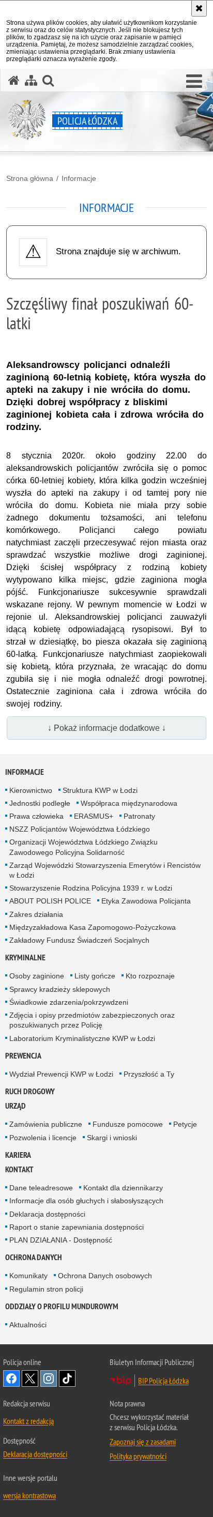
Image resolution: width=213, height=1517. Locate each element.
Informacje (79, 178)
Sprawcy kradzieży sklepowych (59, 989)
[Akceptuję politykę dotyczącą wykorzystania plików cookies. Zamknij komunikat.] (199, 8)
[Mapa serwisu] (31, 80)
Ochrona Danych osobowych (105, 1275)
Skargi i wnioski (112, 1137)
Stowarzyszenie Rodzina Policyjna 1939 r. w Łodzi (90, 888)
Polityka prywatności (138, 1456)
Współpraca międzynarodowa (129, 803)
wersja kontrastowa (29, 1495)
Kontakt (19, 1169)
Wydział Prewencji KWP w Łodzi (61, 1074)
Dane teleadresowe (41, 1188)
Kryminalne (25, 957)
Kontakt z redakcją (28, 1421)
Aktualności (28, 1325)
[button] (194, 82)
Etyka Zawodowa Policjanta (146, 901)
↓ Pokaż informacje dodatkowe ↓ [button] (107, 728)
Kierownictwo (30, 790)
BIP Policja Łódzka (163, 1380)
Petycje (185, 1124)
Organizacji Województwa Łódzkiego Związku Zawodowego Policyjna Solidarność (83, 847)
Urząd (15, 1105)
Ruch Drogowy (30, 1091)
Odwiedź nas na (11, 1378)
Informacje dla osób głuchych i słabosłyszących (86, 1201)
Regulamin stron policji (46, 1289)
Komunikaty (28, 1275)
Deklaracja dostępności (47, 1214)
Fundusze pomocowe (128, 1124)
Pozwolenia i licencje (43, 1137)
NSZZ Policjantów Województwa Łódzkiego (79, 829)
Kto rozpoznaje (150, 976)
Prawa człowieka (36, 816)
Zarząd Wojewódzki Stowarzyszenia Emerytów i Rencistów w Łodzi (105, 870)
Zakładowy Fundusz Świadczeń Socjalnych (79, 940)
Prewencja (23, 1055)
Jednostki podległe (39, 803)
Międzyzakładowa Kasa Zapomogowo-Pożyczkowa (92, 927)
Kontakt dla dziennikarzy (123, 1188)
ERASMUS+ (93, 816)
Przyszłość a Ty (149, 1074)
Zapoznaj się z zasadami (143, 1441)
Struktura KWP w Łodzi (100, 790)
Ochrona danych (33, 1257)
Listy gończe (94, 976)
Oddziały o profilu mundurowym (61, 1306)
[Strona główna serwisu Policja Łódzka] (14, 80)
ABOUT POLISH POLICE (50, 901)
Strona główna (29, 178)
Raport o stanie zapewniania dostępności (76, 1227)
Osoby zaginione (36, 976)
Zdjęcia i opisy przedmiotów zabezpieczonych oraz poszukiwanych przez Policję (92, 1020)
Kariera (18, 1155)
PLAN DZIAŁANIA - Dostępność (60, 1240)
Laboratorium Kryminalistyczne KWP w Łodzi (82, 1038)
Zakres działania (36, 914)
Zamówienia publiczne (45, 1124)
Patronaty (139, 816)
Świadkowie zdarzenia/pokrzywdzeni (68, 1002)
